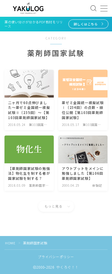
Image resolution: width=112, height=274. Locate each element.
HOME (10, 242)
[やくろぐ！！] (28, 8)
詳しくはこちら (85, 24)
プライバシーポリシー (56, 256)
